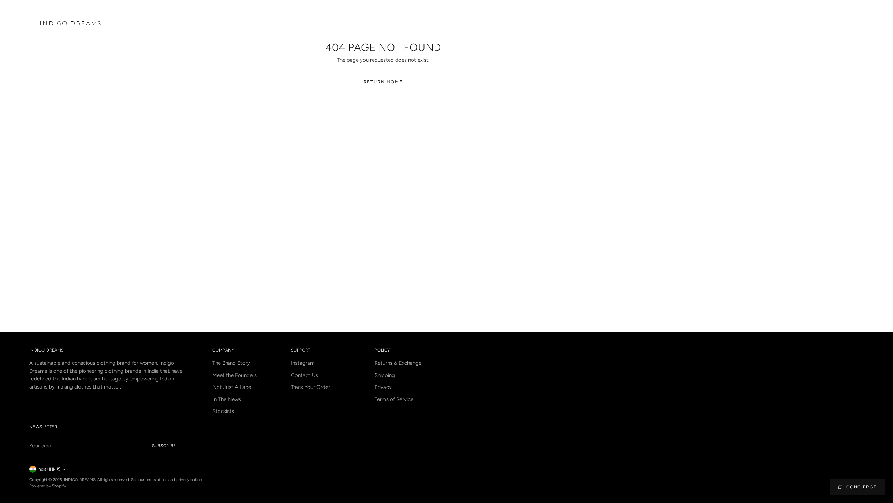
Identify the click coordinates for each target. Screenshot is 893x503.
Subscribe (164, 445)
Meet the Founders (234, 375)
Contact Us (304, 375)
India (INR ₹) (49, 469)
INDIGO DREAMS (80, 479)
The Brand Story (231, 363)
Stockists (223, 411)
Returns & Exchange (398, 363)
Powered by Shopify (47, 485)
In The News (226, 399)
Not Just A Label (232, 387)
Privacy (383, 387)
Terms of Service (394, 399)
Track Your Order (310, 387)
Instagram (303, 363)
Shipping (385, 375)
